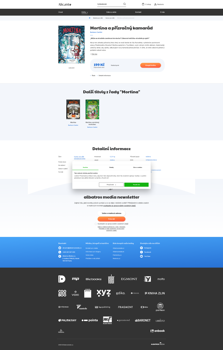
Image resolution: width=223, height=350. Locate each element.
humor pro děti (79, 156)
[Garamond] (123, 320)
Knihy (84, 12)
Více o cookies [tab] (137, 167)
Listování (71, 68)
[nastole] (82, 307)
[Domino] (62, 279)
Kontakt (138, 12)
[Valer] (111, 279)
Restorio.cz (116, 258)
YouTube (147, 256)
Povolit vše (136, 184)
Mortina (73, 122)
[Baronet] (142, 320)
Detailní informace (105, 75)
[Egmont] (129, 279)
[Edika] (121, 293)
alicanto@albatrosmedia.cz (72, 248)
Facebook (147, 252)
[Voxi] (75, 293)
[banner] (68, 4)
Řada (93, 75)
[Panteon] (160, 307)
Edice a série (111, 12)
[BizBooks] (93, 279)
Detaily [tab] (111, 167)
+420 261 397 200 (69, 252)
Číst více (94, 54)
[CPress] (135, 293)
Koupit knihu (150, 65)
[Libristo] (160, 320)
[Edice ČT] (144, 307)
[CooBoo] (62, 293)
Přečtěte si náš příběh (93, 258)
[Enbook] (157, 331)
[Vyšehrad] (63, 307)
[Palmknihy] (67, 320)
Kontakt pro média (92, 248)
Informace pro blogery (93, 252)
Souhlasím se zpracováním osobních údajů (113, 224)
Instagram (147, 248)
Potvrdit (111, 219)
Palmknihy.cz (117, 255)
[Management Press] (76, 279)
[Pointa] (89, 320)
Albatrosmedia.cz (118, 248)
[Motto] (161, 279)
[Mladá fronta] (107, 320)
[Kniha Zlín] (154, 293)
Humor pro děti (109, 18)
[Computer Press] (88, 293)
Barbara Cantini (96, 32)
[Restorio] (61, 331)
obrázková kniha (79, 158)
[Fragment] (125, 307)
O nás (162, 12)
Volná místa (89, 255)
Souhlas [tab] (85, 167)
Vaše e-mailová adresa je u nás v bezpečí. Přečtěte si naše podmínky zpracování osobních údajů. (111, 228)
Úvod (60, 12)
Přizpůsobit (110, 184)
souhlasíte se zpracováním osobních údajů (119, 206)
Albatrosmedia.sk (118, 252)
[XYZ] (103, 293)
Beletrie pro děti (98, 18)
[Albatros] (147, 279)
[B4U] (102, 307)
